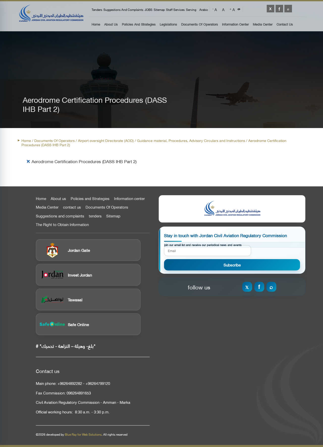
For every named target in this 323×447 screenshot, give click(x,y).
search (288, 8)
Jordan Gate (79, 250)
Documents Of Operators (199, 24)
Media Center (263, 24)
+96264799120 (98, 383)
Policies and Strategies (139, 24)
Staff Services (175, 9)
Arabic (203, 9)
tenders (97, 9)
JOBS (148, 9)
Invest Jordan (80, 274)
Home (96, 24)
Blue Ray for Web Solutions (83, 434)
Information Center (235, 24)
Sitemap (159, 9)
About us (111, 24)
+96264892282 (70, 383)
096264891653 (79, 393)
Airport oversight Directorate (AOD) (106, 140)
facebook (279, 8)
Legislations (168, 24)
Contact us (285, 24)
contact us (72, 207)
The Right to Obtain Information (62, 224)
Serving (191, 9)
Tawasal (75, 299)
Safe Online (78, 324)
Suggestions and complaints (123, 9)
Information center (129, 198)
